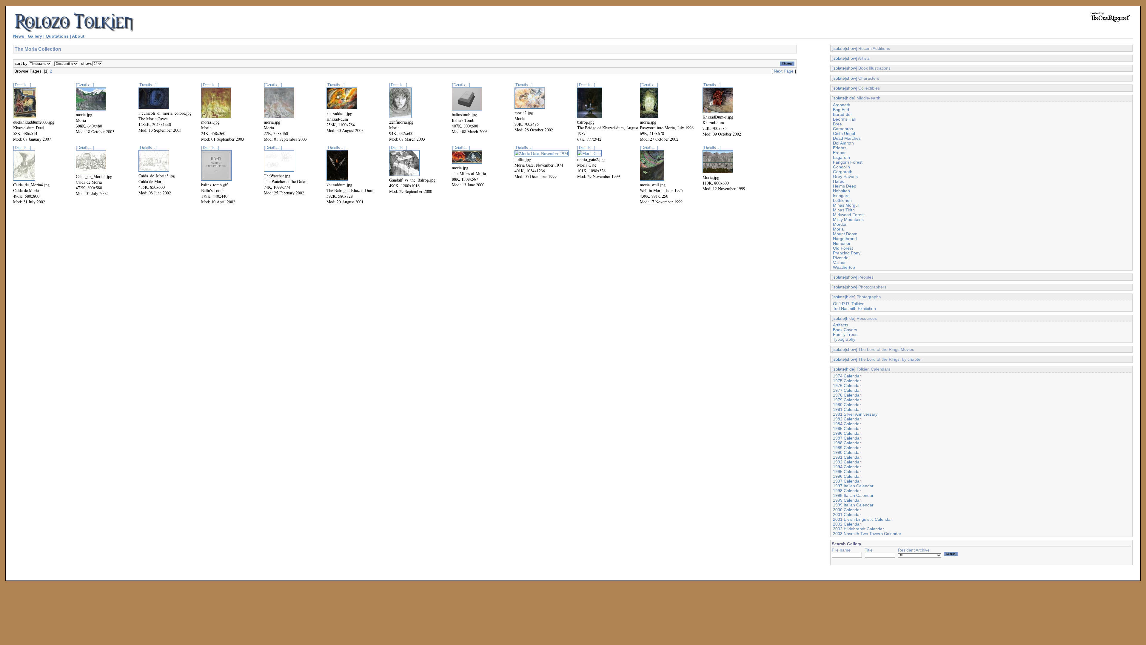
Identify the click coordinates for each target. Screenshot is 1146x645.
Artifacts (840, 324)
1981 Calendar (847, 409)
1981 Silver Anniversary (855, 414)
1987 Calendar (847, 438)
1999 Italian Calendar (853, 505)
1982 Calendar (847, 419)
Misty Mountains (848, 219)
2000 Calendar (847, 509)
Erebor (839, 152)
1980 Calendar (847, 404)
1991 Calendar (847, 457)
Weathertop (844, 267)
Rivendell (841, 257)
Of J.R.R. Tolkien (849, 303)
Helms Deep (844, 186)
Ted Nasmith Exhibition (854, 308)
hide (850, 98)
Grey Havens (845, 176)
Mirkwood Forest (849, 214)
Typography (844, 339)
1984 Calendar (847, 423)
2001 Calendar (847, 514)
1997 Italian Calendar (853, 485)
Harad (839, 181)
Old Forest (843, 248)
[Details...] (22, 84)
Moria (838, 229)
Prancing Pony (846, 253)
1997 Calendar (847, 481)
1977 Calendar (847, 390)
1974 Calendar (847, 376)
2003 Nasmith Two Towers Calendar (867, 533)
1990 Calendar (847, 452)
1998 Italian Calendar (853, 495)
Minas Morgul (846, 205)
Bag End (841, 109)
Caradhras (843, 128)
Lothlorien (842, 200)
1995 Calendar (847, 471)
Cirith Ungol (844, 133)
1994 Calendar (847, 466)
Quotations (57, 36)
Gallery (35, 36)
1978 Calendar (847, 395)
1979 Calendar (847, 399)
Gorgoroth (842, 171)
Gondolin (841, 167)
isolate (839, 48)
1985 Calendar (847, 428)
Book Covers (845, 329)
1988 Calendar (847, 442)
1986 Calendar (847, 433)
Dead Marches (847, 138)
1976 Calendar (847, 385)
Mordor (840, 224)
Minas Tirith (844, 210)
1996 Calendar (847, 476)
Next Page (784, 71)
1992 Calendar (847, 462)
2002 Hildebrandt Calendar (858, 528)
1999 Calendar (847, 500)
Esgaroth (841, 157)
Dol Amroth (843, 143)
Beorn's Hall (844, 119)
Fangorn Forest (847, 162)
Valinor (839, 262)
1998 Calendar (847, 490)
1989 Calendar (847, 447)
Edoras (839, 147)
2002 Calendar (847, 524)
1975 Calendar (847, 380)
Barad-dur (842, 114)
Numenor (842, 243)
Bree (837, 124)
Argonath (841, 104)
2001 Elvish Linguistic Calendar (862, 519)
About (78, 36)
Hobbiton (841, 190)
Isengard (841, 195)
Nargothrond (845, 238)
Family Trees (845, 334)
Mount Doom (845, 233)
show (851, 48)
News (18, 36)
